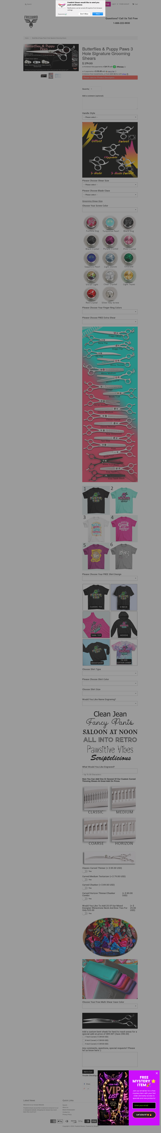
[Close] (157, 1073)
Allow (98, 14)
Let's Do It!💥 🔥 (144, 1114)
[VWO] (67, 14)
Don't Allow (84, 14)
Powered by (61, 14)
